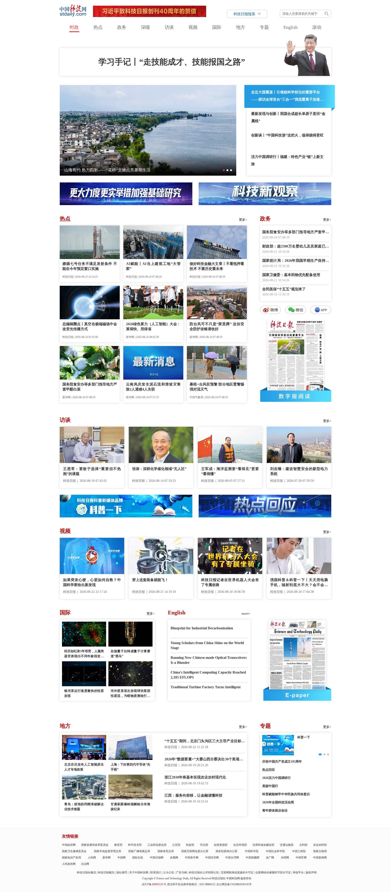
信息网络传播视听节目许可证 (273, 872)
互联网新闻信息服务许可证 (237, 872)
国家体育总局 (165, 851)
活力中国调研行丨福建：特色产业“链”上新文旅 (287, 160)
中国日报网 (156, 857)
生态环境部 (240, 844)
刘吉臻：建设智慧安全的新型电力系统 (299, 471)
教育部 (118, 844)
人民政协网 (69, 863)
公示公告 (168, 872)
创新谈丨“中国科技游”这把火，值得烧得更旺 (287, 135)
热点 (98, 27)
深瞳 (145, 27)
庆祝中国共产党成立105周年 (282, 761)
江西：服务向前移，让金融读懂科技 (193, 795)
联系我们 (155, 872)
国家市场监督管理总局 (107, 851)
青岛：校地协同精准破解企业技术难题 (84, 806)
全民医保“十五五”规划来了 (284, 289)
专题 (264, 27)
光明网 (285, 857)
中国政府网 (69, 844)
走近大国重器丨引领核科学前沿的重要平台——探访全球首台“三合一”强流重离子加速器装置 (287, 96)
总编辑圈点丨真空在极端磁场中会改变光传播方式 (89, 326)
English (291, 27)
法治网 (85, 863)
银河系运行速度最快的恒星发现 (84, 693)
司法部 (204, 844)
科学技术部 (135, 844)
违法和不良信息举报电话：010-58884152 (191, 884)
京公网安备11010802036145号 (234, 884)
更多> (243, 219)
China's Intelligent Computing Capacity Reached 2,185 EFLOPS (208, 674)
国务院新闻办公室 (226, 851)
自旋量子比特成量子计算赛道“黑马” (130, 654)
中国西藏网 (252, 857)
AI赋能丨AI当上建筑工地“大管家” (153, 266)
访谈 (169, 27)
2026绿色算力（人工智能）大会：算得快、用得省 (153, 326)
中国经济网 (212, 857)
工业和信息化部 (157, 844)
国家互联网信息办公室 (194, 851)
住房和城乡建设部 (263, 844)
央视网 (174, 857)
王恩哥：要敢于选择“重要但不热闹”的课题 (92, 471)
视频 (193, 27)
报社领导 (121, 872)
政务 (121, 27)
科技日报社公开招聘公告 (204, 872)
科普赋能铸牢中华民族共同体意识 (286, 794)
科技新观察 (305, 737)
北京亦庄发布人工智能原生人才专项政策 (84, 767)
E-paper (297, 695)
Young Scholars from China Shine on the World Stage (207, 645)
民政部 (190, 844)
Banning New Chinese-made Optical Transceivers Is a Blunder (209, 660)
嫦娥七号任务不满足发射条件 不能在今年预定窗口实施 (89, 266)
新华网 (107, 857)
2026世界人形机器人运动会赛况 (92, 170)
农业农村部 (320, 844)
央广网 (270, 857)
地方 (240, 27)
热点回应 (268, 769)
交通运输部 (286, 844)
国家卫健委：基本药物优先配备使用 (291, 275)
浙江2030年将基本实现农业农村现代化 (195, 777)
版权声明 (311, 872)
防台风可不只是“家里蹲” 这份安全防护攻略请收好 (217, 326)
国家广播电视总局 (139, 851)
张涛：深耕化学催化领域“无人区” (159, 469)
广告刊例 (181, 872)
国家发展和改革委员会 (94, 844)
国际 (216, 27)
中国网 (121, 857)
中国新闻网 (320, 857)
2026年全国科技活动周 (278, 802)
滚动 (316, 27)
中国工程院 (299, 851)
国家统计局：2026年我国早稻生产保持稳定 (295, 261)
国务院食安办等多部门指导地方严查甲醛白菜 (89, 386)
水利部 (303, 844)
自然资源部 (220, 844)
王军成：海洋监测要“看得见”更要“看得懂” (230, 471)
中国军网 (301, 857)
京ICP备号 (154, 884)
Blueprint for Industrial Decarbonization (202, 628)
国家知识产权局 (71, 857)
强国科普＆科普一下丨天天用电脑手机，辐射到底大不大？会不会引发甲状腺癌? (299, 582)
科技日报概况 (106, 872)
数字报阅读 (295, 396)
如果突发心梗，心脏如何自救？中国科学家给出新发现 (92, 582)
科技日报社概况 (86, 872)
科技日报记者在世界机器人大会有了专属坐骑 (230, 582)
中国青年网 (191, 857)
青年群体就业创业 (275, 810)
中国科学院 (251, 851)
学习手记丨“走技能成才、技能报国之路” (171, 61)
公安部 (176, 844)
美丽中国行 (270, 786)
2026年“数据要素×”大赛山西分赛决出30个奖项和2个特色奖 (205, 759)
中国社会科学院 (275, 851)
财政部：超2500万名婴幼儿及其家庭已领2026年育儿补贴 (295, 246)
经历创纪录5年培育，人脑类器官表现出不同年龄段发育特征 (84, 654)
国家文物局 (320, 851)
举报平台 (298, 872)
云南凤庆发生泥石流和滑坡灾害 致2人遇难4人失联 (153, 386)
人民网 (92, 857)
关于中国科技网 (138, 872)
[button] (224, 170)
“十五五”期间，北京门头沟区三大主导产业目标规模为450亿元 (205, 741)
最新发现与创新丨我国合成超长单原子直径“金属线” (288, 117)
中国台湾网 (232, 857)
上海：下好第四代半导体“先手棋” (130, 767)
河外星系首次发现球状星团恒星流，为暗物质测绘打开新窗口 (130, 693)
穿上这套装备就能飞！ (150, 580)
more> (246, 613)
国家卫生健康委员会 (74, 851)
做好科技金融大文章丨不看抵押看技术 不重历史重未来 (217, 266)
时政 (74, 27)
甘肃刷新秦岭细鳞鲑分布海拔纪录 (130, 806)
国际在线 (137, 857)
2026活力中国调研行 (276, 778)
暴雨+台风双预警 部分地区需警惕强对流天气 (217, 386)
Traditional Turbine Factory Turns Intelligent (206, 687)
